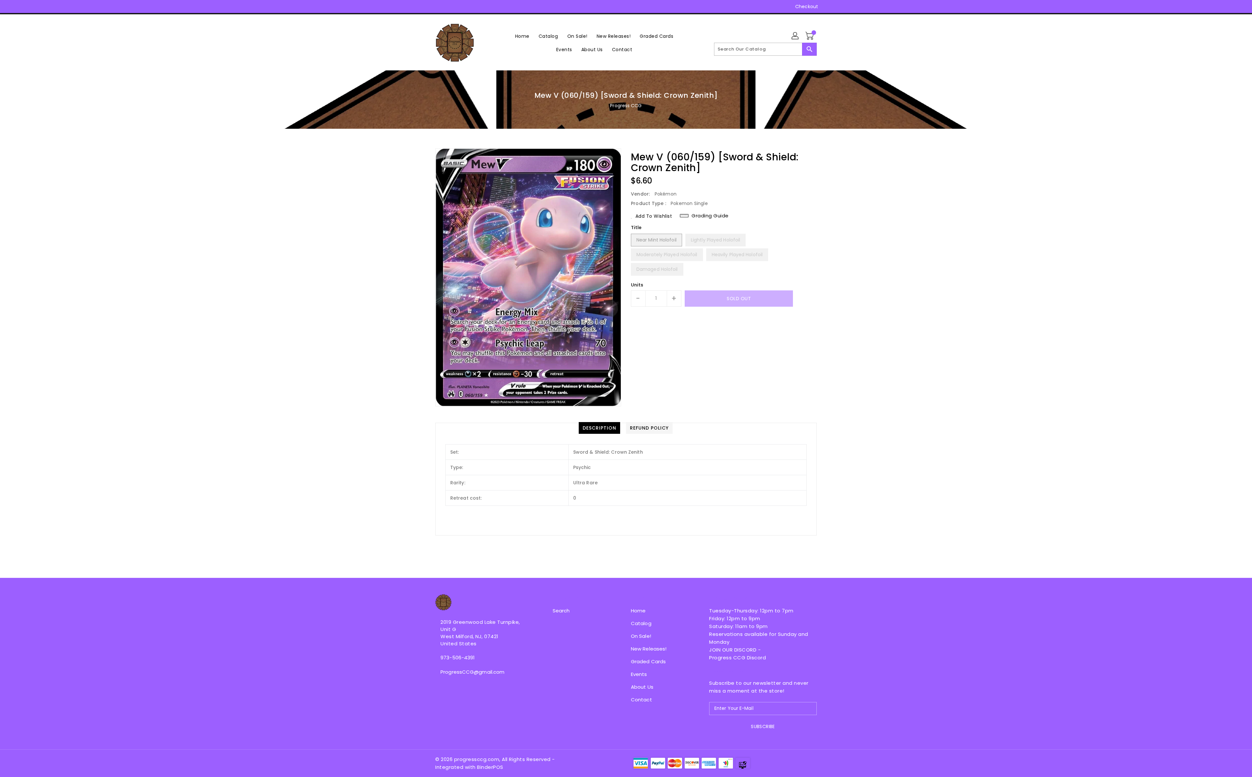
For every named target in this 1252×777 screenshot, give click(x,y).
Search (561, 610)
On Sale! (641, 636)
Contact (641, 699)
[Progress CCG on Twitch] (476, 6)
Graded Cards (648, 661)
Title (636, 227)
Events (639, 674)
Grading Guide (710, 216)
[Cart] (810, 36)
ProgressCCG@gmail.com (472, 671)
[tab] (599, 428)
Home (638, 610)
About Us (642, 686)
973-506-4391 (457, 657)
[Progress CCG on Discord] (463, 6)
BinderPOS (490, 767)
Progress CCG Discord (737, 657)
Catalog (641, 623)
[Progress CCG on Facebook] (426, 6)
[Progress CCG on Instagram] (438, 6)
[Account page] (795, 36)
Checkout (806, 6)
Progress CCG (626, 105)
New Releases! (648, 648)
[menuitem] (522, 36)
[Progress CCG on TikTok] (488, 6)
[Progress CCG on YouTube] (451, 6)
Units (637, 285)
